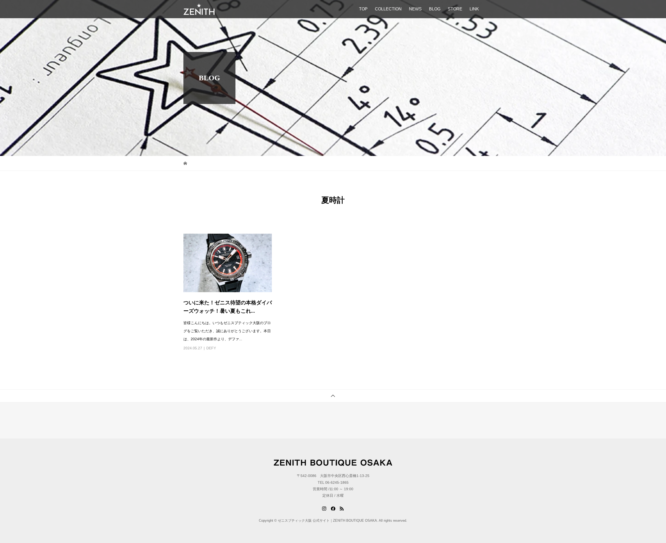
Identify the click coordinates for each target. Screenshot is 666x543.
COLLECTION (388, 9)
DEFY (211, 348)
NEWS (415, 9)
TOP (363, 9)
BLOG (434, 9)
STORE (455, 9)
